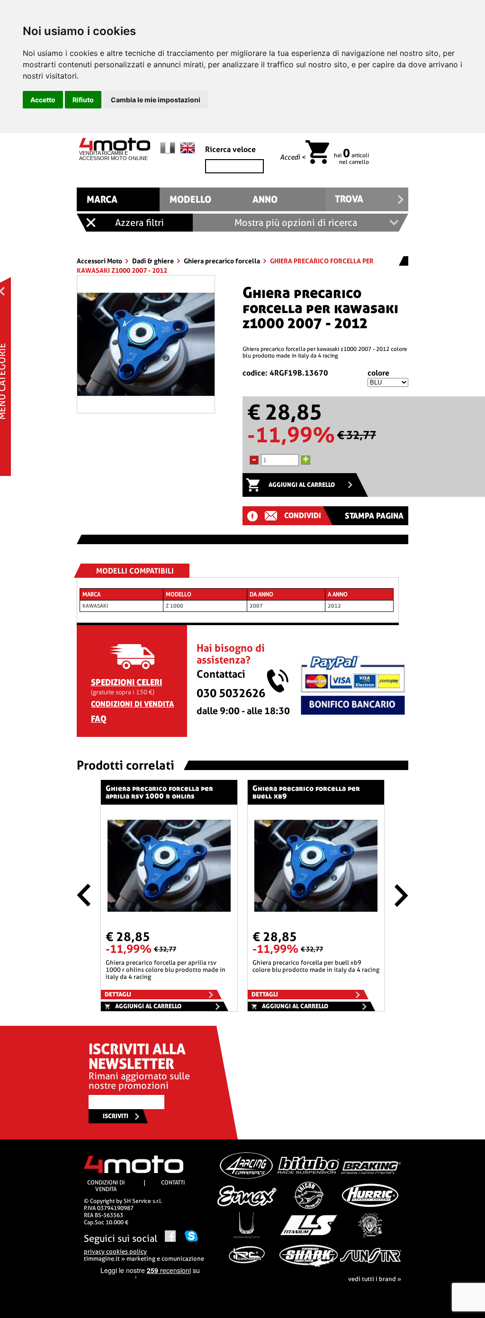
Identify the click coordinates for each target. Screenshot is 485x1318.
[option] (146, 344)
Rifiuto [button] (83, 100)
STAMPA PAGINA (374, 515)
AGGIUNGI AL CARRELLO (302, 484)
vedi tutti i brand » (374, 1278)
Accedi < (292, 157)
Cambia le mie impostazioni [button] (155, 100)
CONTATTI (173, 1182)
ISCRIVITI (115, 1116)
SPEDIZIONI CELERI (126, 682)
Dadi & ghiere (153, 261)
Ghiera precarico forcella (222, 261)
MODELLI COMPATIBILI (135, 570)
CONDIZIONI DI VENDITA (132, 703)
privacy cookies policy (115, 1251)
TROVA (349, 199)
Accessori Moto (100, 261)
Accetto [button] (42, 100)
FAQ (99, 719)
